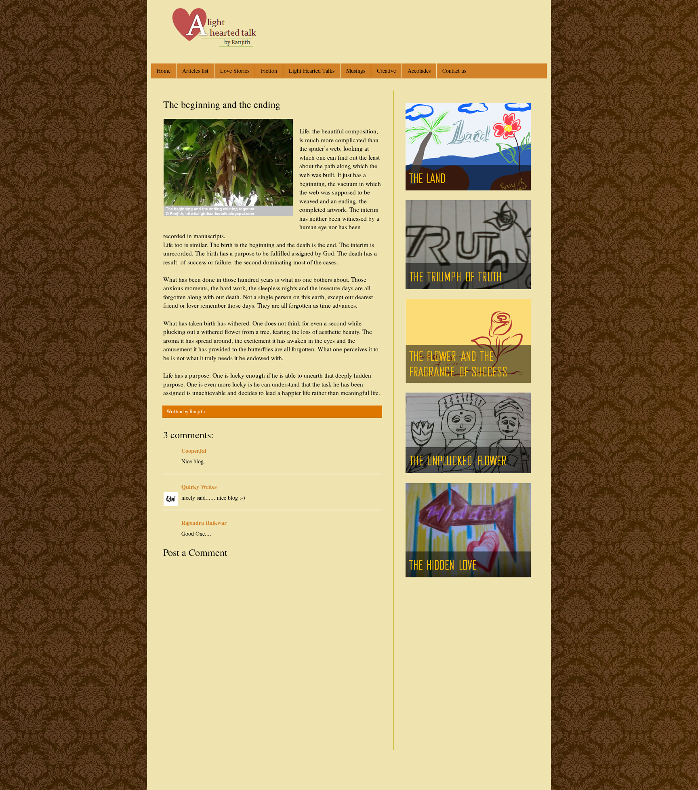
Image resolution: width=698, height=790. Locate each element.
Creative (386, 70)
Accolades (419, 70)
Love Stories (234, 70)
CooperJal (193, 450)
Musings (355, 70)
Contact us (454, 70)
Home (163, 70)
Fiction (269, 70)
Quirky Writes (199, 486)
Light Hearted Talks (311, 70)
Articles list (195, 70)
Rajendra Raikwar (204, 522)
